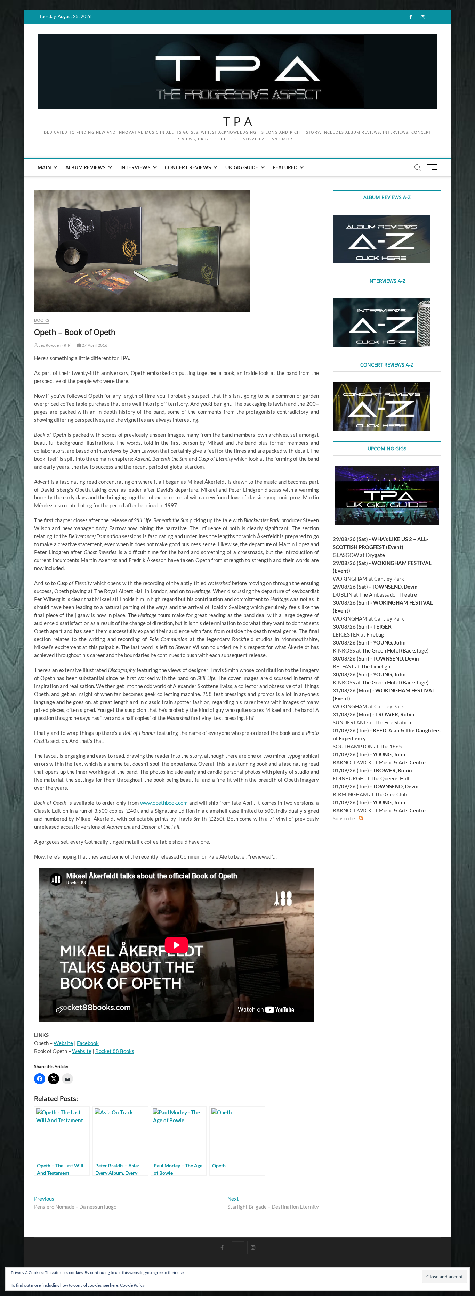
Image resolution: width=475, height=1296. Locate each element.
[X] (238, 1241)
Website (63, 1043)
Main (44, 167)
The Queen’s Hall (390, 778)
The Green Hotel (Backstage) (395, 650)
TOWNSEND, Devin (395, 586)
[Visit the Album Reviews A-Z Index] (381, 218)
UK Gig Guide (241, 167)
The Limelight (376, 666)
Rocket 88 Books (114, 1051)
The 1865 (391, 746)
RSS (361, 818)
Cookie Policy (132, 1285)
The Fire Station (393, 722)
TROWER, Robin (394, 714)
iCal (368, 818)
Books (41, 320)
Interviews (135, 167)
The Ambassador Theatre (388, 594)
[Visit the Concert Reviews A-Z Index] (381, 386)
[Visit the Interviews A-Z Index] (381, 302)
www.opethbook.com (163, 802)
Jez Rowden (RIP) (55, 345)
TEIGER (382, 626)
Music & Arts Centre (402, 762)
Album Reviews (85, 167)
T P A (237, 121)
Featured (285, 167)
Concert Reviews (188, 167)
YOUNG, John (389, 642)
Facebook (88, 1043)
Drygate (375, 555)
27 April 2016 (94, 345)
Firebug (375, 634)
